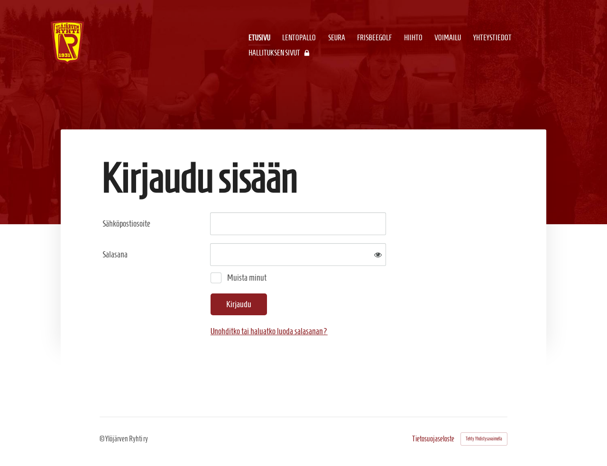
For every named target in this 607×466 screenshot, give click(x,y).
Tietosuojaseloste (433, 439)
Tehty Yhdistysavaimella (484, 438)
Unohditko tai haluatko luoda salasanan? (269, 331)
